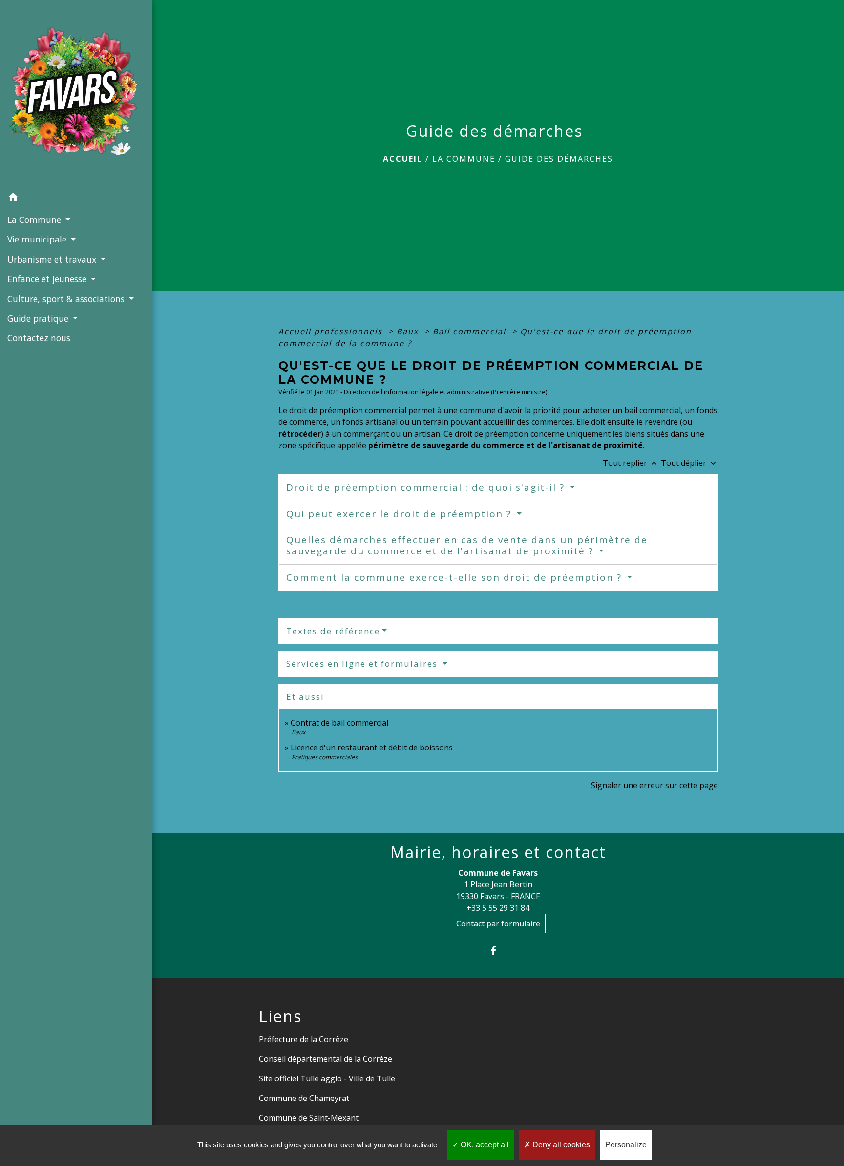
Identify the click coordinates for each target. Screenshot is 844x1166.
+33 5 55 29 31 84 (497, 907)
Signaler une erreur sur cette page (654, 785)
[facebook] (498, 950)
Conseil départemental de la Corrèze (325, 1059)
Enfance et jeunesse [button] (48, 279)
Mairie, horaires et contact (498, 852)
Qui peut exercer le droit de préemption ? (400, 513)
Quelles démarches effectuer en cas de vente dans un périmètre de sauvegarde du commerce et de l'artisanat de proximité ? (467, 545)
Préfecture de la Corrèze (303, 1039)
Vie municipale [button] (38, 239)
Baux (409, 331)
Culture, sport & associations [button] (67, 299)
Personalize (626, 1145)
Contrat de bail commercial (339, 722)
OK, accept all (484, 1145)
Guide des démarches (559, 159)
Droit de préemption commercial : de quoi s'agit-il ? (427, 487)
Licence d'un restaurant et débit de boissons (372, 747)
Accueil (402, 159)
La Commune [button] (35, 219)
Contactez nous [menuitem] (38, 338)
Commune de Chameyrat (304, 1098)
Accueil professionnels (331, 331)
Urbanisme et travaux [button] (53, 259)
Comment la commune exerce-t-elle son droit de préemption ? (455, 577)
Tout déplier (689, 463)
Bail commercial (471, 331)
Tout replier (631, 463)
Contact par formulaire (498, 923)
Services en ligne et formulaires (363, 663)
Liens (280, 1016)
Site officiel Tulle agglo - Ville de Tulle (327, 1078)
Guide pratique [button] (39, 318)
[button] (76, 198)
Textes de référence (333, 631)
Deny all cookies (560, 1145)
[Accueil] (76, 94)
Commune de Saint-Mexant (309, 1117)
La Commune (463, 159)
